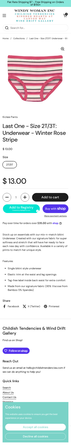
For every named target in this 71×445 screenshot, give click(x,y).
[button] (65, 15)
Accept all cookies (35, 427)
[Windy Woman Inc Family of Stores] (34, 15)
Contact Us (9, 397)
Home (6, 38)
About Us (8, 392)
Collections (19, 38)
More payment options (55, 216)
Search (7, 387)
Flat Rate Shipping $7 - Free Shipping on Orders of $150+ (35, 3)
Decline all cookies (35, 436)
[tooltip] (37, 210)
